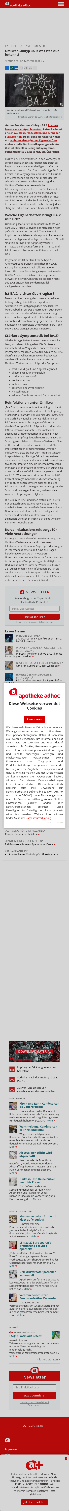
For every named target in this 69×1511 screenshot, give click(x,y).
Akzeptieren (34, 719)
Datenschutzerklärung (38, 818)
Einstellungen (55, 822)
